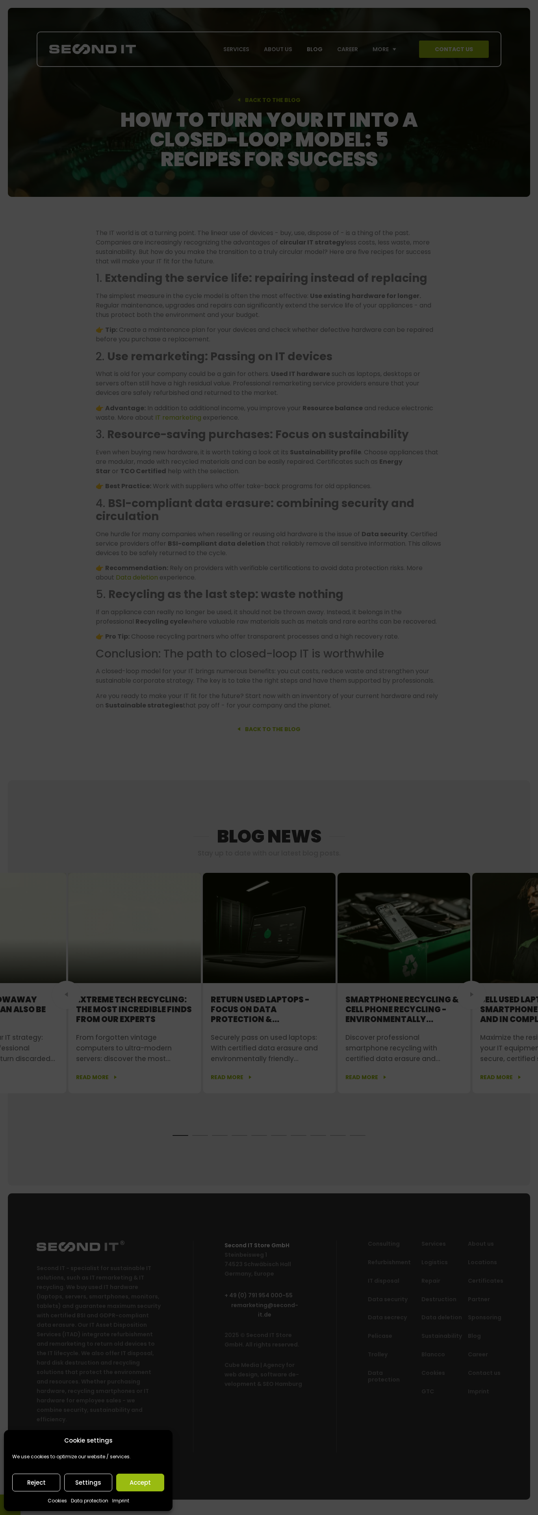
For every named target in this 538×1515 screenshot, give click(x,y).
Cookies (57, 1500)
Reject (36, 1482)
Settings (88, 1482)
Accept (140, 1482)
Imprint (120, 1500)
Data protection (89, 1500)
